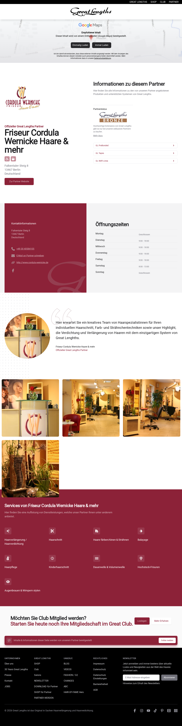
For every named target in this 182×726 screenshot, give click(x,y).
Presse (8, 675)
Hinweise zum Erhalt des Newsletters (141, 683)
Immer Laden (101, 45)
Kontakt (8, 680)
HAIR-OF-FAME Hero (74, 692)
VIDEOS (68, 669)
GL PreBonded (102, 145)
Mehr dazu (98, 135)
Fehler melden (167, 640)
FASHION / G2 (71, 675)
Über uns (9, 663)
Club (163, 2)
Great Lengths (138, 2)
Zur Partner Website (19, 181)
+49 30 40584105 (25, 248)
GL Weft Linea (102, 161)
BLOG (66, 663)
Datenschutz (99, 669)
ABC (66, 686)
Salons (37, 675)
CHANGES (69, 680)
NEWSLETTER (41, 680)
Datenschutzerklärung (102, 58)
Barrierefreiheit (100, 684)
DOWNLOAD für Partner (46, 686)
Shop (154, 2)
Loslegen (142, 621)
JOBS (7, 686)
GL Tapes (100, 153)
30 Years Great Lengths (16, 669)
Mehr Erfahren (161, 621)
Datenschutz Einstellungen (100, 677)
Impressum (99, 663)
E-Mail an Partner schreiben (30, 255)
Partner (174, 2)
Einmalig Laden (80, 45)
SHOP (37, 663)
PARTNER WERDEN (43, 698)
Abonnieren (169, 677)
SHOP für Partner (42, 692)
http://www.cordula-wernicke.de (32, 262)
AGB (95, 690)
